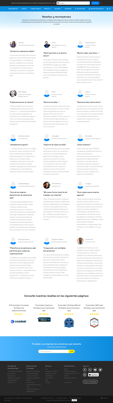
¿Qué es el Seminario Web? (15, 371)
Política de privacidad (75, 398)
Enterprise (68, 9)
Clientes (66, 376)
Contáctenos (67, 382)
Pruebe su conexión (50, 373)
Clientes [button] (24, 9)
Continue (95, 3)
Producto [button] (47, 9)
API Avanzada (49, 378)
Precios (66, 369)
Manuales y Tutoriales (51, 371)
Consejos (47, 382)
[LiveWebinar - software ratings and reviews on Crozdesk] (19, 322)
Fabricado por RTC (71, 373)
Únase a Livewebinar (90, 382)
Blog (46, 380)
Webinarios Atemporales (33, 371)
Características (13, 9)
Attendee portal (30, 391)
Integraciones (49, 376)
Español (105, 398)
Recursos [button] (58, 9)
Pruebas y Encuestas (32, 376)
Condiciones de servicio (47, 398)
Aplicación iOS (11, 382)
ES (109, 9)
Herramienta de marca (32, 373)
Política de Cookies (62, 398)
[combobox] (73, 3)
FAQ (46, 369)
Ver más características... (33, 389)
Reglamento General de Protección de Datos (59, 400)
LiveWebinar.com (4, 9)
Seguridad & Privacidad (14, 378)
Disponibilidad (11, 376)
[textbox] (73, 3)
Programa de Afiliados (70, 378)
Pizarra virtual (30, 382)
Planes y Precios (36, 9)
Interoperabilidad (12, 380)
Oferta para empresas (70, 371)
